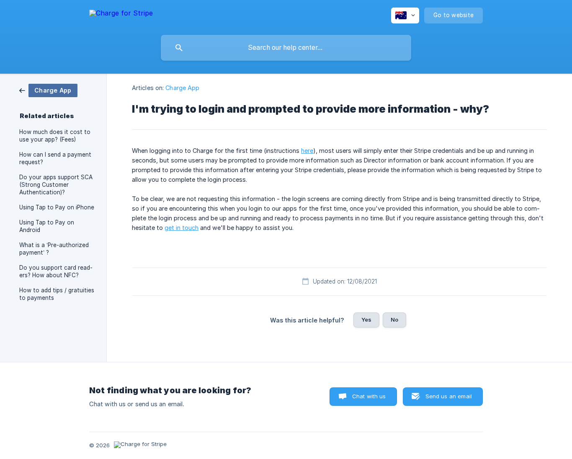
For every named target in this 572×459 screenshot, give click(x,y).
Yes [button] (366, 319)
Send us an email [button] (448, 396)
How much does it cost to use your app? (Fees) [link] (54, 136)
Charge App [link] (182, 87)
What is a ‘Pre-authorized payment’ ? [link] (54, 249)
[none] (121, 14)
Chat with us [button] (369, 396)
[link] (48, 90)
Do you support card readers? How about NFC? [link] (56, 271)
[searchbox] (286, 48)
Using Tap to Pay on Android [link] (46, 226)
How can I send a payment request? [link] (55, 158)
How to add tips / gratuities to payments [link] (56, 294)
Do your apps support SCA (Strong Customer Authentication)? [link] (56, 185)
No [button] (394, 319)
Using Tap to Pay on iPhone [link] (56, 207)
